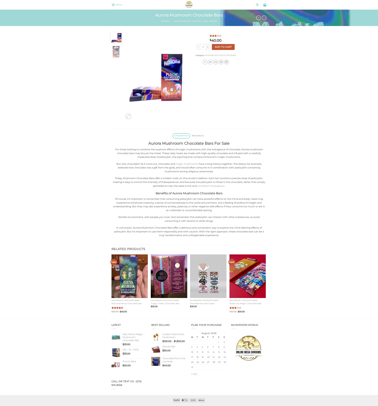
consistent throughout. (211, 186)
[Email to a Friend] (215, 62)
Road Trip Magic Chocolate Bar (245, 303)
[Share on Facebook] (205, 62)
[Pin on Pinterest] (221, 62)
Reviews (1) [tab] (198, 136)
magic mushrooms (187, 164)
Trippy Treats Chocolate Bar (165, 303)
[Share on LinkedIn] (226, 62)
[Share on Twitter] (210, 62)
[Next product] (258, 18)
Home (165, 21)
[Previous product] (264, 18)
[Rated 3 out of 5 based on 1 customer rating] (215, 36)
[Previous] (129, 76)
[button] (116, 4)
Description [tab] (181, 136)
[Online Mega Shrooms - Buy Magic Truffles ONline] (189, 5)
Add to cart (223, 47)
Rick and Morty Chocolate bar (126, 303)
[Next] (182, 76)
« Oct (194, 374)
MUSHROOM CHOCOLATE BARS (195, 21)
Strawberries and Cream (202, 303)
